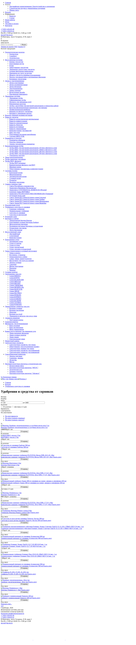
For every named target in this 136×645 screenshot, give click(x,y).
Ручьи (11, 65)
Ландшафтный (14, 234)
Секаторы (12, 264)
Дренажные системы (12, 96)
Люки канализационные (14, 157)
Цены (7, 22)
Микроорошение (15, 174)
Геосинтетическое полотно (15, 52)
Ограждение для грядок (18, 228)
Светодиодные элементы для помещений (24, 352)
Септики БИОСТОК (16, 136)
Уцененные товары (9, 377)
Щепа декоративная (16, 329)
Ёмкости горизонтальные (18, 123)
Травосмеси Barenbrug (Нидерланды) (22, 188)
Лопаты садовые (15, 262)
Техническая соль (15, 369)
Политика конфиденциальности (12, 613)
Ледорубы (13, 360)
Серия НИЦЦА (15, 276)
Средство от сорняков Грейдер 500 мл (14, 447)
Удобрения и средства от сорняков (17, 207)
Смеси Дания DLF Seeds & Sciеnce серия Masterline (27, 203)
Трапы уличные (15, 90)
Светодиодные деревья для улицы (21, 348)
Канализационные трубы (14, 146)
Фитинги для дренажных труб (20, 102)
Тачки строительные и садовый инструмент (21, 251)
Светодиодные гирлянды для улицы (22, 345)
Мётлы (11, 362)
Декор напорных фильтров (19, 333)
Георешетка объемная (17, 140)
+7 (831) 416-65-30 (7, 29)
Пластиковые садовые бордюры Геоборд (24, 222)
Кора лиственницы (16, 327)
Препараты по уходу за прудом (20, 73)
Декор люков (14, 337)
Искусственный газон (13, 232)
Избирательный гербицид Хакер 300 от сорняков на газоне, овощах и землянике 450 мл (33, 483)
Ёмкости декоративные (17, 129)
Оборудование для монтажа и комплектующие (26, 169)
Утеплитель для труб (16, 155)
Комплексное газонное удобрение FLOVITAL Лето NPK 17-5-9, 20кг (26, 475)
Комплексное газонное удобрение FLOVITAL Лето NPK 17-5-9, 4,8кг (26, 504)
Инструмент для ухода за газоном (21, 260)
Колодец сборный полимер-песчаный (18, 115)
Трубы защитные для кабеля (15, 159)
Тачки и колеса (14, 253)
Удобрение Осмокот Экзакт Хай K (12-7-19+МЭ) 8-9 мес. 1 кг (23, 546)
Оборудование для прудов (18, 67)
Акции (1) (21, 47)
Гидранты (12, 180)
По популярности (11, 416)
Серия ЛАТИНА (15, 303)
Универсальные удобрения (19, 211)
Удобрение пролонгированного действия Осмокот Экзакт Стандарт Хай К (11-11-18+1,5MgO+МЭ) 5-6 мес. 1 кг (41, 528)
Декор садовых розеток (17, 335)
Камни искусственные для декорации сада (20, 331)
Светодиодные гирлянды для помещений (24, 350)
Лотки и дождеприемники (14, 81)
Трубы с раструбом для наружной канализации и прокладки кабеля (33, 106)
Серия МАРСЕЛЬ (15, 289)
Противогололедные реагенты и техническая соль (23, 364)
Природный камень (12, 341)
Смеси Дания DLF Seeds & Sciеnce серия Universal (27, 197)
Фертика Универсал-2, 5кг (10, 495)
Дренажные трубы (16, 98)
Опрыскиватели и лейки (18, 257)
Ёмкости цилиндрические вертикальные (24, 119)
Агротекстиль (14, 58)
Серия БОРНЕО (15, 297)
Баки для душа (14, 132)
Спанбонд (13, 56)
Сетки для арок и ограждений (20, 249)
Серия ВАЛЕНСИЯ (16, 280)
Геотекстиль (13, 54)
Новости (12, 16)
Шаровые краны (15, 167)
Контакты (8, 25)
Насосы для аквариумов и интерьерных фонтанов (27, 77)
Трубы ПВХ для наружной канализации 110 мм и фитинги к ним (33, 148)
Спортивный (14, 236)
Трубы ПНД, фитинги (13, 161)
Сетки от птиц (14, 245)
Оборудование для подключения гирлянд (24, 347)
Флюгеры (12, 312)
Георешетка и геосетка (13, 138)
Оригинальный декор (17, 339)
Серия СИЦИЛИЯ (16, 285)
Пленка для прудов (16, 62)
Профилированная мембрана (19, 109)
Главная (8, 3)
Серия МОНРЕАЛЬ (16, 287)
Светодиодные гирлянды (14, 343)
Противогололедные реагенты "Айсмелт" (24, 373)
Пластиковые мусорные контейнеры (22, 134)
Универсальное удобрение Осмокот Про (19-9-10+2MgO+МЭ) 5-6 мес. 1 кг (28, 556)
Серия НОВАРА (15, 295)
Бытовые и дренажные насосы (20, 113)
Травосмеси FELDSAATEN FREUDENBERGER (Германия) (31, 194)
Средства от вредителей (18, 215)
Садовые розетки (11, 272)
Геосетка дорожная (16, 142)
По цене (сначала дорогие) (14, 420)
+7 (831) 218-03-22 (7, 31)
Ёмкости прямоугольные (18, 121)
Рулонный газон (11, 217)
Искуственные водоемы (14, 60)
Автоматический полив (18, 176)
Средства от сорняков (17, 213)
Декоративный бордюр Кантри (20, 220)
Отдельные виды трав (17, 195)
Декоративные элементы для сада (17, 306)
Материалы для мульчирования (16, 324)
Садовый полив (15, 178)
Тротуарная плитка (16, 320)
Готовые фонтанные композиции (21, 71)
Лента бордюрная (15, 230)
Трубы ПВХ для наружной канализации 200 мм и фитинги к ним (33, 152)
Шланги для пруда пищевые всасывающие (24, 75)
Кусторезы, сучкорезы (17, 255)
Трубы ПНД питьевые (17, 163)
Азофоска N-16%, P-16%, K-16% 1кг (14, 574)
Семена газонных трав (13, 184)
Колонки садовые (15, 308)
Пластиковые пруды (16, 64)
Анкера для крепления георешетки (22, 144)
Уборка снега (14, 10)
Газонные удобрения (16, 209)
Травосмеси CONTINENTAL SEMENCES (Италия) (28, 190)
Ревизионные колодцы (17, 104)
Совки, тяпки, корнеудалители (20, 259)
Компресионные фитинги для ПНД (22, 165)
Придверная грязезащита (18, 94)
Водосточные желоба (17, 92)
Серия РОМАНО (15, 304)
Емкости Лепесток (16, 125)
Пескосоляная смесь (16, 366)
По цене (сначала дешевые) (15, 418)
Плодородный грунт (12, 205)
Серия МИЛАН (15, 282)
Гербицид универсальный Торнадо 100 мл (16, 598)
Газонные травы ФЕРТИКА (19, 192)
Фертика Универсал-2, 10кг (11, 590)
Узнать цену (57, 457)
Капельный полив (16, 173)
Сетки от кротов (15, 243)
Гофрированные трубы (17, 100)
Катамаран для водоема (17, 79)
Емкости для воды (11, 117)
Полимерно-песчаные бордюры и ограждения (26, 226)
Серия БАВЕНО (15, 299)
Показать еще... (6, 604)
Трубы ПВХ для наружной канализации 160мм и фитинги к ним (33, 150)
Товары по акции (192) (9, 47)
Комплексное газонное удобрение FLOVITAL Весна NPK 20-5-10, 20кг (27, 457)
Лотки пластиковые (16, 83)
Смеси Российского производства (21, 186)
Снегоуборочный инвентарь (15, 354)
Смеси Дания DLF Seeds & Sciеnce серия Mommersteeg (29, 201)
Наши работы (10, 20)
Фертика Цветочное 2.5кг (10, 465)
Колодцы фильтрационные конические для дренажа (28, 108)
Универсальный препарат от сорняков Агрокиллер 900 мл (22, 538)
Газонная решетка (11, 322)
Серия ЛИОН (14, 291)
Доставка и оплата (11, 24)
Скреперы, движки (16, 358)
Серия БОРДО (14, 278)
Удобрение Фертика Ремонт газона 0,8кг (15, 512)
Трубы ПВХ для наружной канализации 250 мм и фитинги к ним (33, 153)
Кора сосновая (14, 325)
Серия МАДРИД (15, 293)
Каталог (8, 12)
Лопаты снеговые (15, 356)
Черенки (12, 270)
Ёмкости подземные (16, 127)
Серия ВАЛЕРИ (15, 301)
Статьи (11, 18)
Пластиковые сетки (12, 239)
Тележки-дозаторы (16, 371)
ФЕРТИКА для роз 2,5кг (10, 437)
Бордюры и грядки (12, 218)
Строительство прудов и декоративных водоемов (27, 8)
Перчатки (12, 268)
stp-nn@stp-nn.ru (7, 35)
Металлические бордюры (18, 224)
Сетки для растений (16, 247)
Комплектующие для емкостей (20, 130)
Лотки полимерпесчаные (18, 85)
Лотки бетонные (15, 87)
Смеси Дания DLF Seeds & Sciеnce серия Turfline (27, 199)
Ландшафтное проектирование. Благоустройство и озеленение (32, 6)
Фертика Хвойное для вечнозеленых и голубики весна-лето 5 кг (24, 427)
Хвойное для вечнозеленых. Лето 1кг (14, 582)
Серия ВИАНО (15, 283)
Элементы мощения (12, 318)
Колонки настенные (16, 310)
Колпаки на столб (15, 314)
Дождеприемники (15, 88)
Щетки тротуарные (16, 266)
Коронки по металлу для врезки (20, 111)
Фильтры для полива (16, 182)
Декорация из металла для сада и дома (23, 316)
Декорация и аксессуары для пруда (22, 69)
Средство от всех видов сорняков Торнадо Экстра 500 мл (21, 520)
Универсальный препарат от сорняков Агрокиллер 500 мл (22, 566)
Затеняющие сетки (16, 241)
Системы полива (11, 171)
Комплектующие (15, 238)
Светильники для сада (13, 274)
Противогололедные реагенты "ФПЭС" (23, 368)
